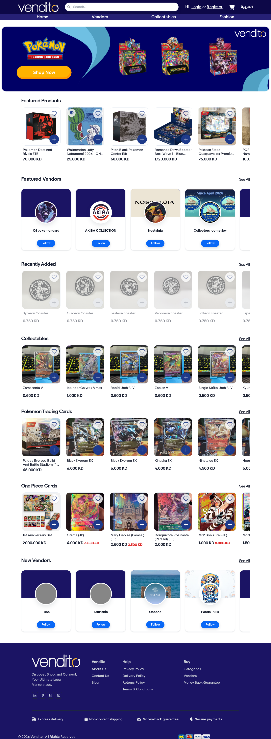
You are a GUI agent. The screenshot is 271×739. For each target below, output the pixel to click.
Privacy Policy (133, 669)
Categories (192, 669)
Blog (95, 682)
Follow (46, 243)
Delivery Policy (134, 676)
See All (244, 179)
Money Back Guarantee (202, 682)
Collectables (163, 17)
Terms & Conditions (138, 689)
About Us (99, 669)
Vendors (100, 17)
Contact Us (100, 676)
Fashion (226, 17)
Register (215, 7)
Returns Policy (134, 682)
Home (42, 17)
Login (196, 7)
